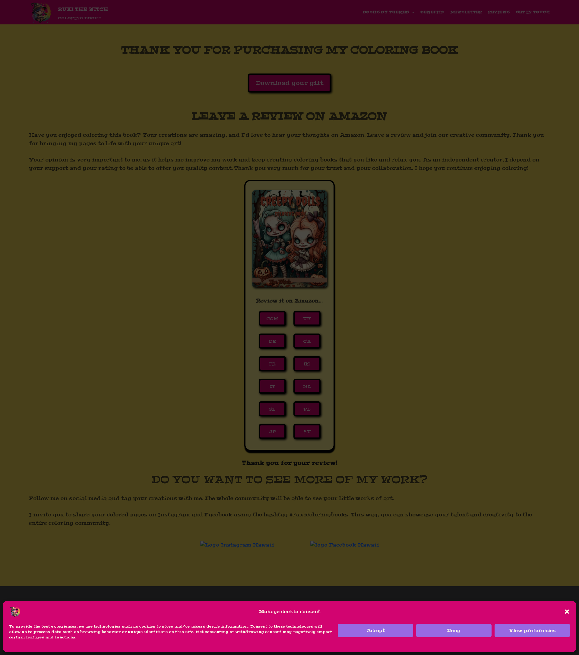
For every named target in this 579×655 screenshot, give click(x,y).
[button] (567, 612)
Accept (375, 631)
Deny (453, 631)
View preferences (532, 631)
